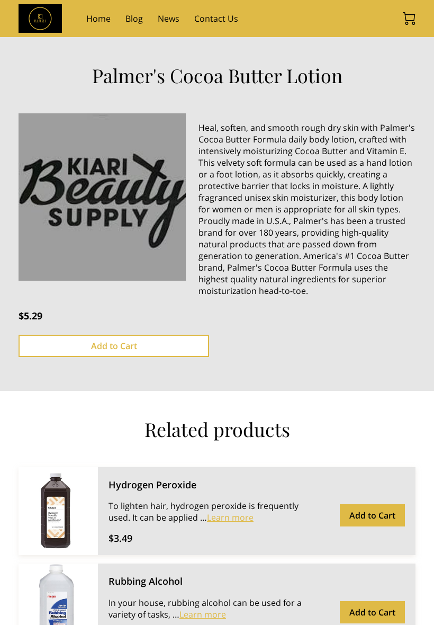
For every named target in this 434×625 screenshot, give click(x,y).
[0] (409, 18)
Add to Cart (114, 346)
